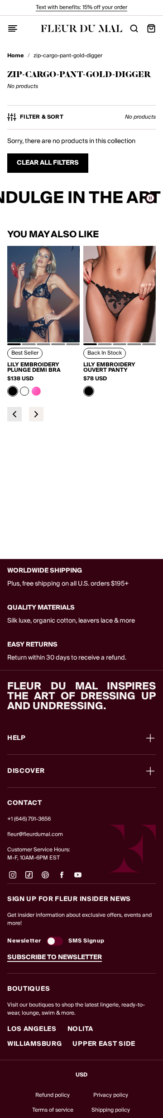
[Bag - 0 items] (151, 28)
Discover (26, 771)
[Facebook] (61, 878)
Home (15, 56)
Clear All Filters (48, 162)
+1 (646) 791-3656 (29, 819)
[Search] (134, 28)
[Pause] (150, 198)
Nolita (80, 1029)
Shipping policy (110, 1110)
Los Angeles (32, 1029)
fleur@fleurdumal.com (35, 834)
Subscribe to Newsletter (54, 957)
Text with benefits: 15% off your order (81, 7)
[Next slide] (36, 414)
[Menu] (12, 28)
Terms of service (52, 1110)
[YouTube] (77, 878)
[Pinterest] (45, 878)
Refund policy (52, 1095)
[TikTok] (29, 878)
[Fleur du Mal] (81, 28)
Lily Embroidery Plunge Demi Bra (34, 367)
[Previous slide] (14, 414)
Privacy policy (110, 1095)
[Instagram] (12, 878)
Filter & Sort (41, 117)
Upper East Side (103, 1044)
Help (16, 738)
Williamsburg (34, 1044)
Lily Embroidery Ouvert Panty (109, 367)
